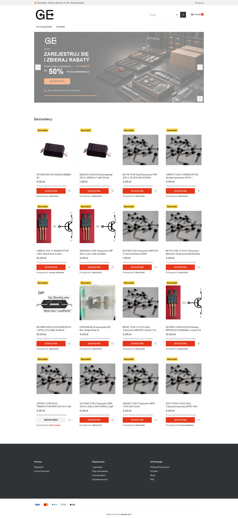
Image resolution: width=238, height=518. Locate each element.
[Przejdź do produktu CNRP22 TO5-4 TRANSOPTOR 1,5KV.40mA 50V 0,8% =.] (54, 226)
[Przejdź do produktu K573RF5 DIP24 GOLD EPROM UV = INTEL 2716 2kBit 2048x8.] (54, 302)
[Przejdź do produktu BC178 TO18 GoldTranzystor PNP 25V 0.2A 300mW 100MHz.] (140, 150)
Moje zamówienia (100, 471)
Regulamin (39, 467)
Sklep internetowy (118, 514)
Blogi (152, 475)
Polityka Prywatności (160, 467)
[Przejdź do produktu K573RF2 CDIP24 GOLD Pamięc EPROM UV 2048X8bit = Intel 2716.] (184, 302)
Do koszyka (51, 191)
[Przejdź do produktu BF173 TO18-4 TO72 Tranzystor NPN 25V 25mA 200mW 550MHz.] (184, 226)
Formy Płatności (41, 471)
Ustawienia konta (100, 479)
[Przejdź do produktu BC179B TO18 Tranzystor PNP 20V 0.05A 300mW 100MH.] (140, 226)
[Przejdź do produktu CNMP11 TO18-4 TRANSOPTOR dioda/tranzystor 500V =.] (184, 150)
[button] (183, 15)
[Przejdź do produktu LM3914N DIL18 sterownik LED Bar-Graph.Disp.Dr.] (97, 302)
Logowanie (97, 467)
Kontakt (154, 471)
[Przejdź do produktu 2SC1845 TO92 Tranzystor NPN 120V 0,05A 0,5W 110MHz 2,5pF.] (97, 379)
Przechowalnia (98, 475)
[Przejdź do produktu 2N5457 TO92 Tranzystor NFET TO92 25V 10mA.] (140, 379)
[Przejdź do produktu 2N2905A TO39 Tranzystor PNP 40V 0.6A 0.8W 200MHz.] (97, 226)
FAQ (152, 479)
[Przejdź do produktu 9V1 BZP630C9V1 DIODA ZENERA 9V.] (54, 150)
